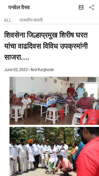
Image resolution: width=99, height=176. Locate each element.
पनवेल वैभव (19, 7)
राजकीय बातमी (31, 20)
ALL (8, 20)
